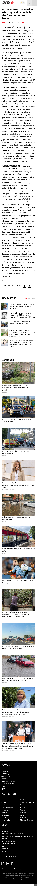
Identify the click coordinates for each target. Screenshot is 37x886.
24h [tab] (25, 298)
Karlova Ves (5, 815)
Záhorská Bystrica (26, 820)
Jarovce (4, 812)
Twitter (4, 851)
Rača (21, 805)
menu (34, 3)
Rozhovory (5, 774)
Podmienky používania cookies (12, 834)
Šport (3, 22)
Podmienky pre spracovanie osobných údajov (17, 836)
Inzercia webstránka (8, 841)
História (4, 786)
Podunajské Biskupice (27, 802)
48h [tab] (29, 298)
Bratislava (5, 800)
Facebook (4, 849)
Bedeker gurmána (7, 784)
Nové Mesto (5, 820)
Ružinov (23, 810)
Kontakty (4, 831)
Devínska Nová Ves (8, 807)
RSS (2, 846)
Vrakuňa (23, 817)
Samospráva (5, 776)
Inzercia (4, 839)
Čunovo (4, 802)
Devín (3, 805)
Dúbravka (4, 810)
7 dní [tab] (34, 298)
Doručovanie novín (8, 844)
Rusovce (23, 807)
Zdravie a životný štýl (9, 781)
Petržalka (23, 800)
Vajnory (22, 815)
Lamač (3, 817)
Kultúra (4, 779)
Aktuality (4, 771)
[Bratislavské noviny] (7, 3)
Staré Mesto (24, 812)
